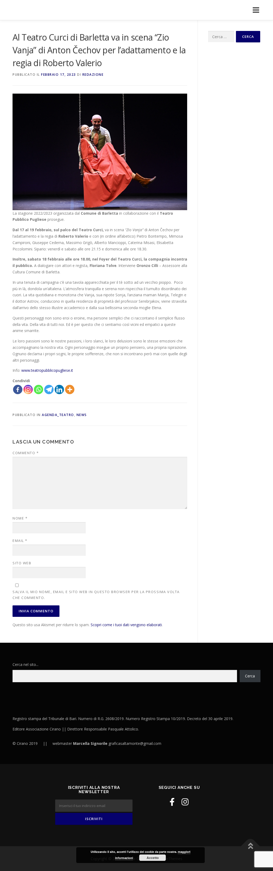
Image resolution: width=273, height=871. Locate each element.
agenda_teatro (58, 415)
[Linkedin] (59, 389)
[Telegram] (49, 389)
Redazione (93, 74)
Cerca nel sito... (25, 664)
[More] (69, 389)
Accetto (153, 857)
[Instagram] (28, 389)
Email (20, 540)
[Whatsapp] (38, 389)
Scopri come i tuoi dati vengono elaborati (126, 624)
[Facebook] (17, 389)
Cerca (250, 675)
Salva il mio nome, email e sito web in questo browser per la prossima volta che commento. (96, 594)
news (82, 415)
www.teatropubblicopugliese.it (47, 370)
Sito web (22, 563)
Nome (20, 518)
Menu (255, 10)
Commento (26, 452)
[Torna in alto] (250, 846)
